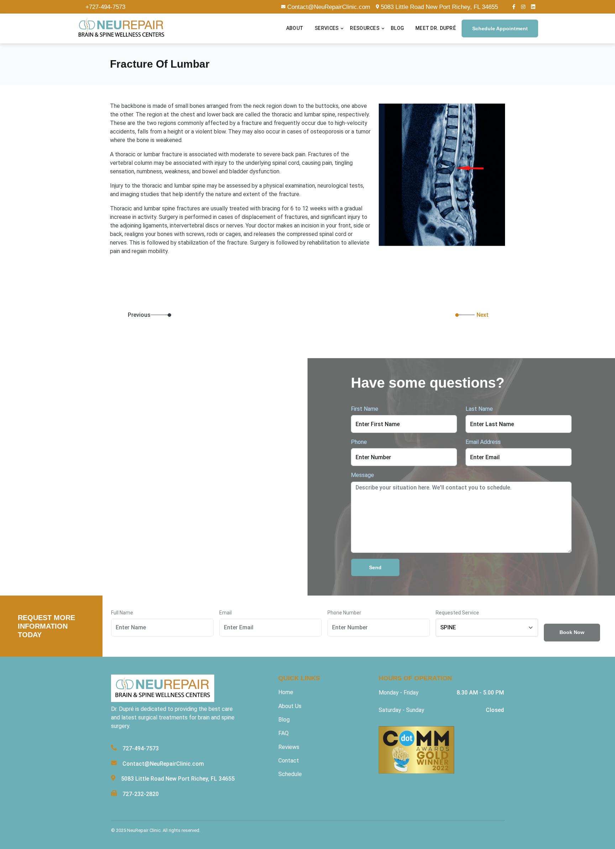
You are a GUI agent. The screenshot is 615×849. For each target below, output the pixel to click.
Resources (364, 28)
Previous (119, 315)
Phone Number (344, 612)
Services (326, 28)
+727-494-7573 (105, 7)
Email (225, 612)
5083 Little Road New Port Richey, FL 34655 (439, 7)
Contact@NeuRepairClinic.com (328, 7)
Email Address (483, 442)
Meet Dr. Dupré (435, 28)
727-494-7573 (140, 748)
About (294, 28)
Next (483, 314)
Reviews (288, 747)
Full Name (122, 612)
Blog (397, 28)
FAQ (283, 733)
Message (362, 475)
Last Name (479, 408)
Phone (359, 442)
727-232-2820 (140, 794)
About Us (289, 706)
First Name (364, 408)
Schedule (290, 774)
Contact (288, 760)
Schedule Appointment (500, 28)
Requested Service (457, 612)
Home (285, 692)
